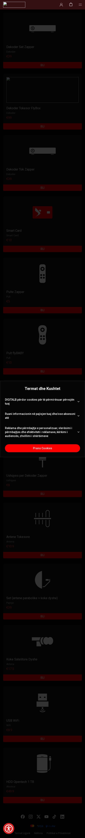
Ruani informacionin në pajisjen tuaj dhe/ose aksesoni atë (40, 415)
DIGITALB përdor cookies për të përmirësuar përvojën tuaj (39, 401)
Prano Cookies (42, 448)
